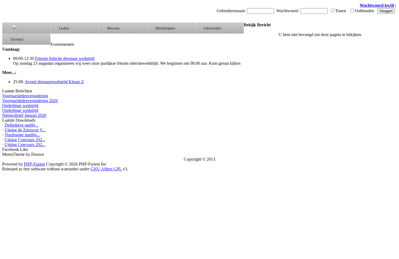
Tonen (340, 10)
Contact (17, 39)
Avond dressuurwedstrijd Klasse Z (54, 81)
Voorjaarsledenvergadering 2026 (30, 100)
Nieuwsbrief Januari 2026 (24, 115)
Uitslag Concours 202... (25, 139)
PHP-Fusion (34, 164)
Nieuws (113, 28)
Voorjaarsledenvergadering (25, 95)
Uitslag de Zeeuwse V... (25, 130)
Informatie (212, 28)
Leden (64, 28)
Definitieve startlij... (21, 125)
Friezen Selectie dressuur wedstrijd (64, 58)
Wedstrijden (165, 28)
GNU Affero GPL (106, 169)
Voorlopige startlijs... (22, 134)
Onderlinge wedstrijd (20, 105)
